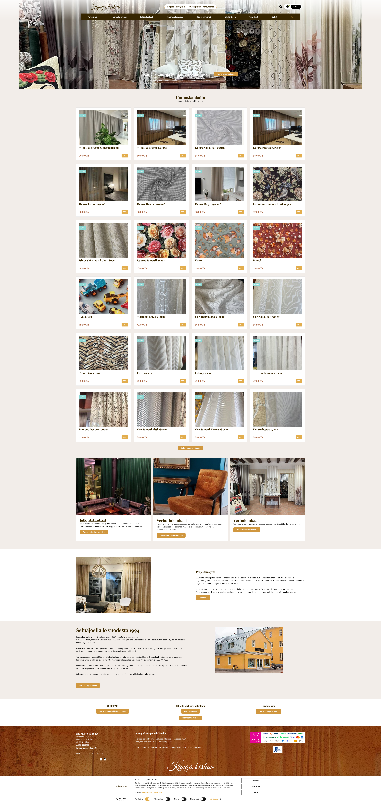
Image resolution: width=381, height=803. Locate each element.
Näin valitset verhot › (190, 718)
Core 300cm (144, 373)
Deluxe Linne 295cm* (92, 204)
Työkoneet (85, 316)
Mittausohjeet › (190, 711)
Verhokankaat (93, 17)
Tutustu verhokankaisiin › (246, 529)
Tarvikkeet (253, 17)
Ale (292, 17)
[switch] (167, 799)
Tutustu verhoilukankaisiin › (171, 535)
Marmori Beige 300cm (151, 316)
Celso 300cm (203, 373)
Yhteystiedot (208, 7)
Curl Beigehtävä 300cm (209, 316)
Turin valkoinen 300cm (267, 373)
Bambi (257, 260)
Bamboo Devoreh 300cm (94, 429)
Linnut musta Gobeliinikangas (272, 204)
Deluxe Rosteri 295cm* (151, 204)
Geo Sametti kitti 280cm (152, 429)
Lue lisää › (203, 597)
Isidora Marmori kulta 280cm (97, 260)
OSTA (124, 155)
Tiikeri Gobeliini (89, 373)
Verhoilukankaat (119, 17)
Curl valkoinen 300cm (266, 316)
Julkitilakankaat (146, 17)
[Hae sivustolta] (281, 6)
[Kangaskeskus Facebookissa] (101, 759)
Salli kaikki (255, 781)
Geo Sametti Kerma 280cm (211, 429)
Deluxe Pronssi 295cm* (267, 147)
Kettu (198, 260)
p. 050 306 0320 (82, 745)
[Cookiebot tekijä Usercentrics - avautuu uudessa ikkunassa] (121, 799)
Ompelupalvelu (195, 7)
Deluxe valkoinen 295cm (210, 147)
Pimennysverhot (204, 17)
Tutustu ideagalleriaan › (268, 711)
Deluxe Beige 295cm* (208, 204)
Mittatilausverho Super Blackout (99, 147)
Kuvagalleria (181, 7)
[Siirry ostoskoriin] (287, 6)
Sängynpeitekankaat (175, 17)
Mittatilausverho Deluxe (152, 147)
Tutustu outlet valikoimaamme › (112, 711)
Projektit (170, 7)
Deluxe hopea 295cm (265, 429)
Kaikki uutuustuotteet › (190, 448)
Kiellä (256, 792)
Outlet (274, 17)
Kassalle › (296, 7)
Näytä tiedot (214, 799)
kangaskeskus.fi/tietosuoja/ (152, 792)
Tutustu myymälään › (226, 74)
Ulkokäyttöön (230, 17)
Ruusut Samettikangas (151, 260)
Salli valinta (256, 786)
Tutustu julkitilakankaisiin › (94, 532)
